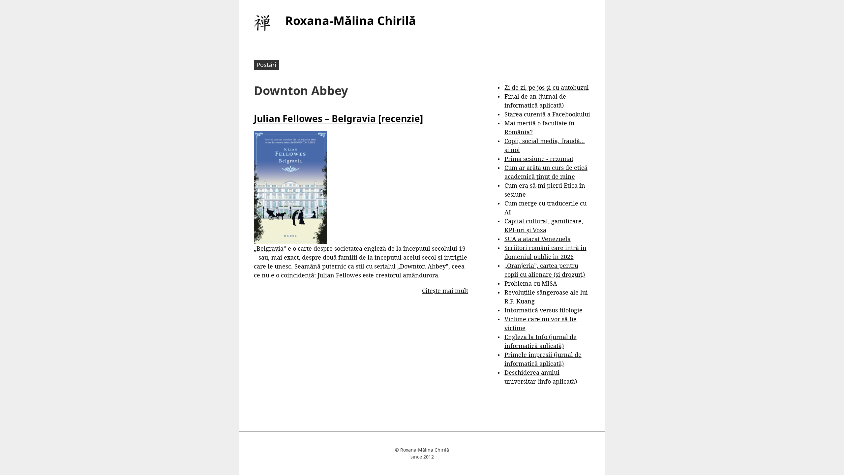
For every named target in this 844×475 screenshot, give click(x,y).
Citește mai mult (445, 291)
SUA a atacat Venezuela (537, 239)
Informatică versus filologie (543, 310)
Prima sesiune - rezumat (538, 159)
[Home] (262, 23)
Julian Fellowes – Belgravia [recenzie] (338, 118)
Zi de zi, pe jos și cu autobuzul (546, 87)
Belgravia (270, 248)
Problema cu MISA (530, 283)
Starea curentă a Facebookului (547, 114)
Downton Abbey (423, 266)
